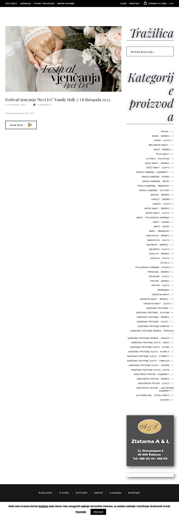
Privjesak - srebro (158, 271)
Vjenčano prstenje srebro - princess (152, 330)
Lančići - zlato (161, 203)
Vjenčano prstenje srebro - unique (148, 338)
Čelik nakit (162, 154)
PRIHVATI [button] (98, 511)
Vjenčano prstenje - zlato (152, 321)
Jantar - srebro (160, 194)
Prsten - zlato (160, 285)
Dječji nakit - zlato (157, 167)
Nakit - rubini (161, 222)
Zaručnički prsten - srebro (153, 378)
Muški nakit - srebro (157, 208)
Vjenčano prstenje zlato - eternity (148, 356)
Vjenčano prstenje (157, 308)
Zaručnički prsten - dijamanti (151, 374)
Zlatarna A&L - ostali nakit (152, 395)
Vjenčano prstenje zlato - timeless (148, 360)
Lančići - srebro (160, 199)
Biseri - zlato (162, 140)
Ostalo (164, 262)
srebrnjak (163, 290)
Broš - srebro (162, 149)
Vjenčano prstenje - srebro (153, 317)
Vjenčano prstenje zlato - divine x (148, 351)
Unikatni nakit (160, 294)
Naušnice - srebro (157, 244)
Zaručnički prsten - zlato (153, 383)
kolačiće (44, 506)
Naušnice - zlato (159, 249)
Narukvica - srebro (157, 235)
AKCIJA (164, 131)
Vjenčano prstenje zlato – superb (149, 365)
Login (123, 3)
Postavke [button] (81, 511)
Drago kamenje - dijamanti (152, 172)
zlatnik (164, 399)
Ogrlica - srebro (159, 253)
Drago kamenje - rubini (155, 176)
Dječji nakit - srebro (157, 163)
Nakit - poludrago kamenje (153, 217)
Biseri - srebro (160, 136)
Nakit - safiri (161, 226)
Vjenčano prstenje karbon (153, 326)
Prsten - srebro (159, 281)
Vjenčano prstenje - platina (152, 312)
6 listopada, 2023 (15, 104)
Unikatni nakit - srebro (154, 299)
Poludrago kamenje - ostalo (152, 267)
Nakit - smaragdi (159, 231)
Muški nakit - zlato (157, 213)
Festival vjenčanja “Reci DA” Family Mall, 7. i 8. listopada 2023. (58, 99)
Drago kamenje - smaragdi (153, 185)
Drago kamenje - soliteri (154, 190)
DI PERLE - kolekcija (157, 158)
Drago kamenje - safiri (155, 181)
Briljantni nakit (158, 145)
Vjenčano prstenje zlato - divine (149, 347)
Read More (16, 124)
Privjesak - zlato (159, 276)
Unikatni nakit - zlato (157, 303)
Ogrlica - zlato (159, 258)
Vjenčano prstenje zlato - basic (150, 342)
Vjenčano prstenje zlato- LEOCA (150, 369)
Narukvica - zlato (158, 240)
